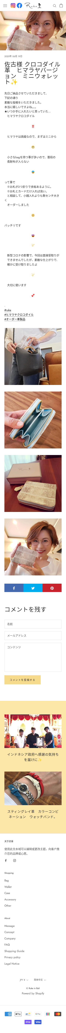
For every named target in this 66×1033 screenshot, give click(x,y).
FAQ (7, 945)
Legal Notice (11, 964)
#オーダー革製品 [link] (14, 319)
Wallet (8, 887)
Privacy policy (12, 957)
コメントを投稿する (22, 680)
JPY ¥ (22, 980)
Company (10, 938)
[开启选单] (5, 5)
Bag (6, 880)
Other (7, 906)
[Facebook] (19, 5)
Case (7, 893)
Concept (9, 932)
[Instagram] (14, 860)
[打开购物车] (61, 5)
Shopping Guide (14, 951)
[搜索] (54, 5)
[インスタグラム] (13, 5)
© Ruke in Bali (33, 988)
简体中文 (38, 980)
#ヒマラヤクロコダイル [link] (19, 315)
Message (9, 926)
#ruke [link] (7, 310)
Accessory (10, 899)
